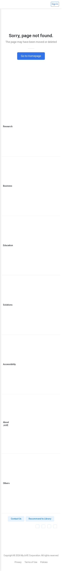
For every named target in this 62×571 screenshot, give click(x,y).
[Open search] (47, 4)
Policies (44, 562)
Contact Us (16, 519)
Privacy (18, 562)
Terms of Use (31, 562)
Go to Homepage (31, 56)
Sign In (55, 4)
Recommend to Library (40, 519)
